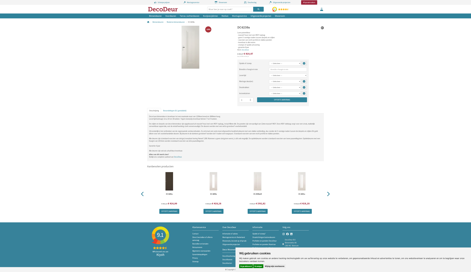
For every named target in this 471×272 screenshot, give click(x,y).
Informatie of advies (230, 234)
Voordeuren (170, 15)
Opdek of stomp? (259, 234)
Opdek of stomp (245, 63)
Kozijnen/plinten (210, 15)
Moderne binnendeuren (176, 22)
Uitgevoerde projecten (260, 15)
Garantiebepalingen (199, 254)
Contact (195, 234)
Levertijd (242, 75)
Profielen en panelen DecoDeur (264, 241)
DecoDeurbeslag (228, 256)
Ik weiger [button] (258, 266)
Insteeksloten (244, 93)
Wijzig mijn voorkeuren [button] (274, 266)
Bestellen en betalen (200, 244)
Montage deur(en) (246, 81)
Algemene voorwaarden (201, 251)
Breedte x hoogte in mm (248, 69)
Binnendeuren (155, 15)
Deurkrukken (244, 87)
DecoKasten (227, 263)
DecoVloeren (227, 259)
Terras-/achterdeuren (189, 15)
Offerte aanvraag (282, 100)
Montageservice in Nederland (233, 237)
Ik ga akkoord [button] (246, 266)
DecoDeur (245, 50)
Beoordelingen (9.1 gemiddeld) (174, 110)
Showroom (280, 15)
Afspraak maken (309, 2)
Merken (225, 15)
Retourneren (197, 247)
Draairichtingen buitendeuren (263, 237)
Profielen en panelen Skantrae (264, 244)
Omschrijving (154, 110)
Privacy (195, 258)
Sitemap (195, 261)
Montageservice (239, 15)
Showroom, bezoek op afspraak (234, 241)
